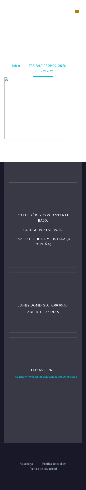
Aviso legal (26, 463)
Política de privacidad (43, 468)
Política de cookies (54, 463)
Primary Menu (77, 12)
